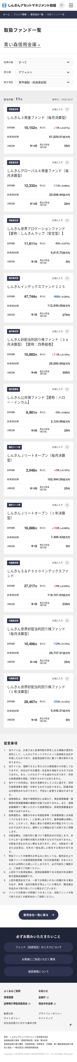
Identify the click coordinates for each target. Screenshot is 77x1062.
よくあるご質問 (12, 991)
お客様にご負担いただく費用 (38, 959)
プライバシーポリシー (50, 1013)
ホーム (6, 14)
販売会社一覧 (37, 14)
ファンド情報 (20, 14)
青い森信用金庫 (20, 44)
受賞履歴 (8, 997)
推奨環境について (38, 971)
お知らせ (43, 991)
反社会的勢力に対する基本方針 (20, 1023)
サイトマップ (45, 1018)
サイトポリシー (12, 1018)
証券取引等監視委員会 (15, 1003)
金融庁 (42, 997)
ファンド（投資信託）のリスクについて (38, 947)
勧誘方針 (8, 1013)
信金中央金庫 (45, 1003)
